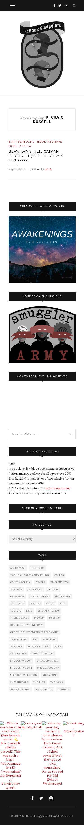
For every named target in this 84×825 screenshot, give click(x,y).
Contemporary (20, 582)
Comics (59, 575)
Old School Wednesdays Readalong (34, 632)
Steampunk (50, 675)
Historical (17, 603)
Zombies (64, 689)
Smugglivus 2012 (48, 661)
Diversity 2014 (59, 582)
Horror (35, 603)
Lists (29, 611)
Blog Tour (38, 568)
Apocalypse (17, 568)
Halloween (63, 596)
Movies (39, 618)
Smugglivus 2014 (48, 668)
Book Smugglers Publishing (29, 575)
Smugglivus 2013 (21, 668)
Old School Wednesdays (26, 625)
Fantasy (52, 589)
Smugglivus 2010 (42, 653)
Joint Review (20, 145)
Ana (48, 169)
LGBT (63, 603)
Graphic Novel (40, 596)
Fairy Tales (34, 589)
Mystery (54, 618)
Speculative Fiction (23, 675)
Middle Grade (19, 618)
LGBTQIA (15, 611)
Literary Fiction (49, 611)
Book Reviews (49, 141)
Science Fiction (38, 646)
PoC (34, 639)
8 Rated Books (21, 141)
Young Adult (44, 689)
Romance (16, 646)
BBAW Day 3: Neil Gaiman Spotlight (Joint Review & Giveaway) (36, 155)
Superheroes (19, 682)
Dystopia (16, 589)
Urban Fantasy (20, 689)
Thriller (39, 682)
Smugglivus (18, 653)
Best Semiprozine (57, 488)
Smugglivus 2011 (21, 661)
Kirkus (50, 603)
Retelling (49, 639)
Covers (40, 582)
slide (58, 646)
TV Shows (56, 682)
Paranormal (18, 639)
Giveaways (17, 596)
